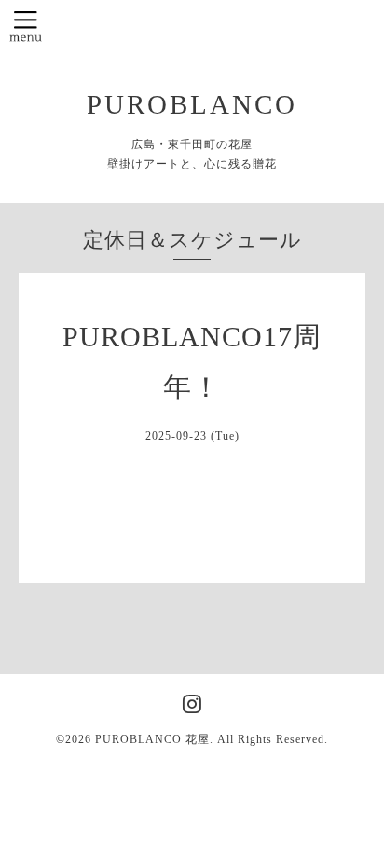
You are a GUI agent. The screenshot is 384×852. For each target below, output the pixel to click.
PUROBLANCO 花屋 (152, 739)
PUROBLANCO (192, 104)
